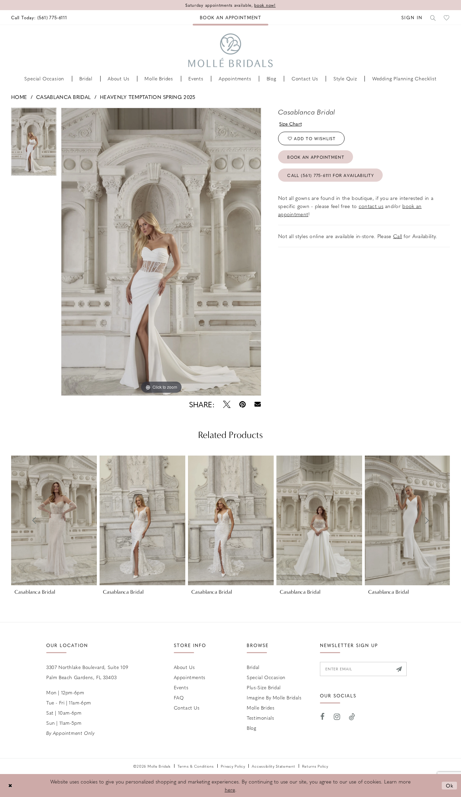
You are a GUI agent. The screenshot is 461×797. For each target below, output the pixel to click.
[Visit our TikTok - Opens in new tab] (352, 716)
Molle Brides (260, 707)
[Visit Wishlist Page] (447, 17)
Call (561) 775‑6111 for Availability (330, 175)
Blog (251, 727)
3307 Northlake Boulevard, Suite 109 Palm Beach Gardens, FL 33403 (87, 672)
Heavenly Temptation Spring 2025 (147, 97)
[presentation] (54, 520)
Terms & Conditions (196, 766)
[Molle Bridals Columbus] (230, 50)
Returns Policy (315, 766)
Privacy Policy (233, 766)
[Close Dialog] (10, 785)
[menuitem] (39, 17)
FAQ (179, 697)
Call (397, 236)
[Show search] (433, 17)
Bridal (253, 667)
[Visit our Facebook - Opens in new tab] (322, 716)
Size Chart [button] (290, 123)
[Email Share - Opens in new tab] (257, 404)
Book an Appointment (315, 157)
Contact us (187, 707)
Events (181, 687)
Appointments (190, 677)
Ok (450, 785)
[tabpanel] (33, 144)
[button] (412, 17)
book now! (264, 5)
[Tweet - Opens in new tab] (227, 404)
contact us (371, 206)
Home (19, 97)
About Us (184, 667)
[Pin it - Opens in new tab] (242, 404)
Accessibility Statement (273, 766)
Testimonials (260, 717)
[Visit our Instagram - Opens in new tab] (337, 716)
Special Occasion (266, 677)
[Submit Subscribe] (399, 669)
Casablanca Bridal (63, 97)
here (230, 789)
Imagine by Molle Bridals (274, 697)
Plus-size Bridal (264, 687)
